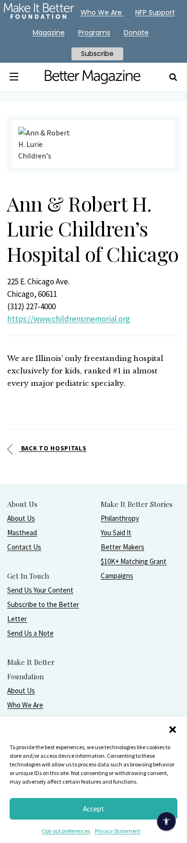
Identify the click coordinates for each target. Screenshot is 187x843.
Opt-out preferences (66, 830)
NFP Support (155, 12)
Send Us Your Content (40, 590)
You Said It (116, 532)
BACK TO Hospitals (53, 448)
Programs (94, 32)
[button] (172, 728)
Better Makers (122, 546)
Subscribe (97, 53)
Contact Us (24, 546)
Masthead (22, 532)
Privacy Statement (117, 830)
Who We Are (25, 704)
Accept (93, 808)
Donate (136, 32)
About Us (21, 518)
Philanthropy (120, 518)
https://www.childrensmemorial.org (68, 319)
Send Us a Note (30, 633)
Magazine (49, 32)
